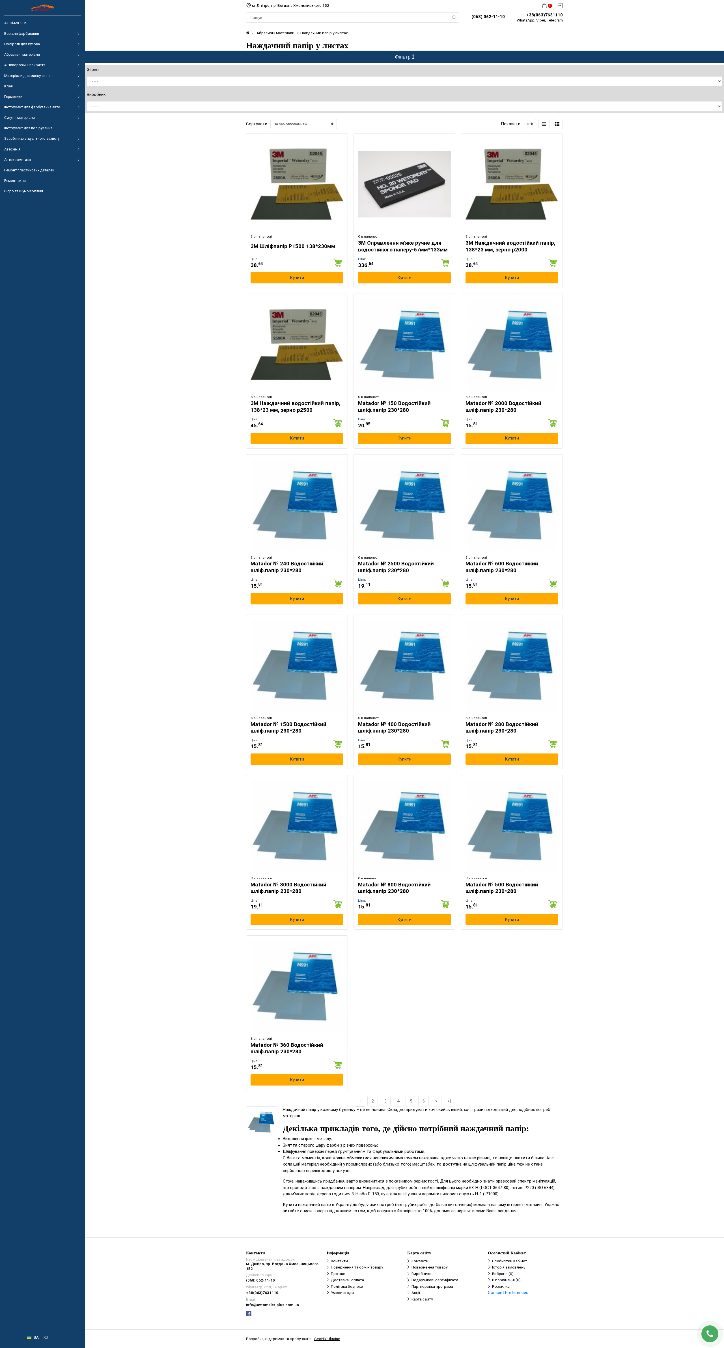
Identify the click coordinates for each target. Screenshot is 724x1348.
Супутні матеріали (19, 117)
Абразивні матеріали (22, 54)
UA (36, 1337)
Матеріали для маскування (27, 76)
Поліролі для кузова (22, 44)
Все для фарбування (21, 33)
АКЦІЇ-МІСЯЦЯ (15, 23)
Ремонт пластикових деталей (29, 170)
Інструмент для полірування (28, 128)
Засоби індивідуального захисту (31, 138)
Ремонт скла (15, 180)
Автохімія (12, 149)
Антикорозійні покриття (24, 65)
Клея (8, 86)
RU (46, 1337)
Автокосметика (17, 160)
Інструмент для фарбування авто (32, 107)
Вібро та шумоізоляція (23, 191)
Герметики (13, 96)
